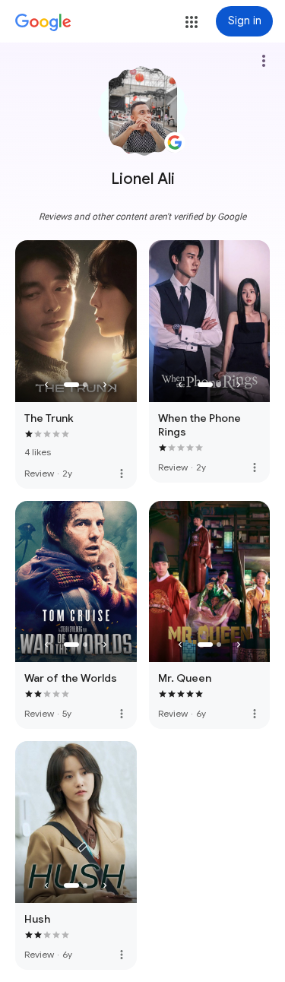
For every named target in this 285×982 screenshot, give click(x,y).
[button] (191, 22)
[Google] (43, 23)
